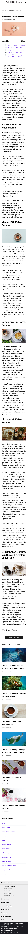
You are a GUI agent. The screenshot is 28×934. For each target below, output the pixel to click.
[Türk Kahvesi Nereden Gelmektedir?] (14, 711)
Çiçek (3, 840)
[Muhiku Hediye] (2, 2)
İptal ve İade (7, 893)
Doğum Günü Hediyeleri (8, 831)
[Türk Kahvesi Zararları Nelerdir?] (14, 767)
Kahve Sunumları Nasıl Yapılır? (16, 45)
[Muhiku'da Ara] (25, 2)
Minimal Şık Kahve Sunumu (15, 47)
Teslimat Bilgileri (8, 891)
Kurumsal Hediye (6, 836)
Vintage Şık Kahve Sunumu (15, 52)
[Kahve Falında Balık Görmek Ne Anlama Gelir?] (14, 683)
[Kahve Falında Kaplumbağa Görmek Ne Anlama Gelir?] (14, 739)
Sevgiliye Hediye (6, 844)
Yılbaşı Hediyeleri (6, 869)
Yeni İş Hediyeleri (6, 861)
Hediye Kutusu (6, 827)
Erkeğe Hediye (6, 848)
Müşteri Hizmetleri (9, 895)
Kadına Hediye (5, 853)
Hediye (3, 823)
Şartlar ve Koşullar (9, 923)
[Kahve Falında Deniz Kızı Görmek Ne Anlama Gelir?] (14, 655)
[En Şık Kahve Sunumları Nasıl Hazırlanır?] (14, 29)
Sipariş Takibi (8, 888)
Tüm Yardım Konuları (9, 886)
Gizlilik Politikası (19, 923)
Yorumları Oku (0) (13, 637)
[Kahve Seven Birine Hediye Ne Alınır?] (14, 795)
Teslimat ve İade (8, 924)
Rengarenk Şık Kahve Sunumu (16, 50)
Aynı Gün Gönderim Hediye (9, 865)
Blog (3, 10)
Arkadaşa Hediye (6, 857)
